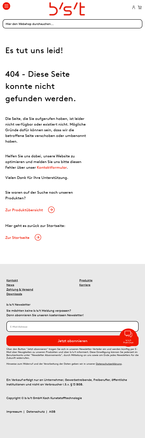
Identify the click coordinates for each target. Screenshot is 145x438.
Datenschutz (35, 411)
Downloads (14, 294)
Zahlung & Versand (19, 289)
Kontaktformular (52, 167)
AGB (52, 411)
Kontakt (12, 280)
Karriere (84, 285)
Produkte (86, 280)
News (10, 285)
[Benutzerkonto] (134, 7)
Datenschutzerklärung (109, 363)
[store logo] (72, 9)
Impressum (14, 411)
